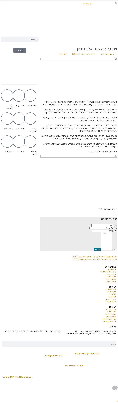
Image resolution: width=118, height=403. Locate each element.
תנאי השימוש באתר (70, 361)
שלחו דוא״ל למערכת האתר (73, 366)
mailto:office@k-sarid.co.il (87, 354)
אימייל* (114, 228)
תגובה (114, 249)
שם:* (115, 225)
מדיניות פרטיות (46, 361)
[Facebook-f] (35, 31)
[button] (59, 0)
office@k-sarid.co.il (53, 356)
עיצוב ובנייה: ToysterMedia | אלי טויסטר (17, 377)
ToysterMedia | (67, 331)
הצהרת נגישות (58, 361)
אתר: (115, 230)
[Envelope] (29, 31)
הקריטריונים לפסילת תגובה (105, 338)
